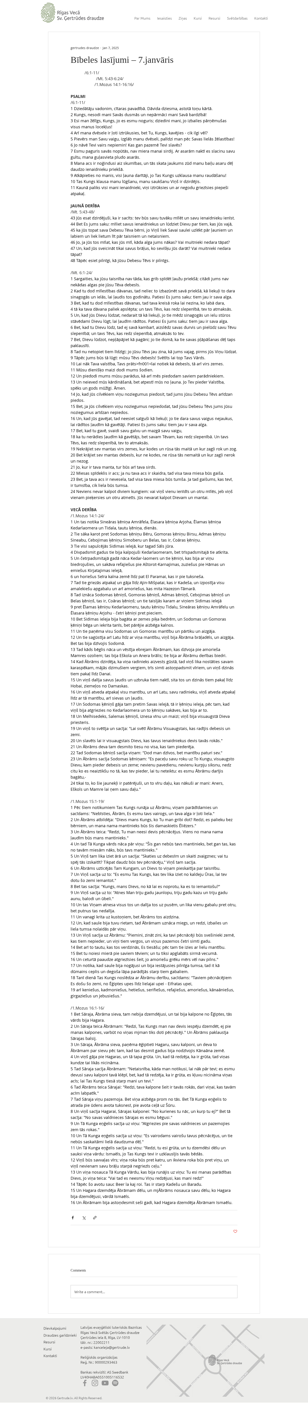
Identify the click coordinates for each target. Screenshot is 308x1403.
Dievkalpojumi (55, 1328)
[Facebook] (84, 1383)
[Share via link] (95, 1217)
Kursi (48, 1348)
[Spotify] (115, 1383)
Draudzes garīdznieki (60, 1335)
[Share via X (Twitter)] (84, 1217)
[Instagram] (95, 1383)
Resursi (49, 1341)
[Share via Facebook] (73, 1217)
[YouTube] (105, 1383)
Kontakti (50, 1355)
